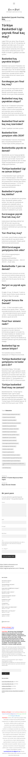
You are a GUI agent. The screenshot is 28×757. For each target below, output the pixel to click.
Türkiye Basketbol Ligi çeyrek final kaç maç (12, 458)
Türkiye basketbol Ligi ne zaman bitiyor (11, 460)
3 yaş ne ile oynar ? (6, 614)
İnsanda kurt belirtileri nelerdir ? (9, 595)
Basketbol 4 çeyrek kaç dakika (9, 420)
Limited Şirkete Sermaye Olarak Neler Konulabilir (12, 691)
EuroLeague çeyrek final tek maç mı (10, 443)
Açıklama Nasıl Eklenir (6, 686)
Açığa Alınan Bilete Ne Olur (8, 681)
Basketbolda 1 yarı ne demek (9, 437)
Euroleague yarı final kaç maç (9, 446)
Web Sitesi (4, 533)
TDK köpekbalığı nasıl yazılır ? (8, 584)
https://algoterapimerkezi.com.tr (9, 568)
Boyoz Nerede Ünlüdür (9, 485)
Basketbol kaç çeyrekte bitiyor (9, 426)
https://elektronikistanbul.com (9, 564)
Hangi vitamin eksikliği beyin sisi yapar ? (10, 588)
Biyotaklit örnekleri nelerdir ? (8, 592)
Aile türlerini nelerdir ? (6, 580)
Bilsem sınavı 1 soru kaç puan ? (8, 610)
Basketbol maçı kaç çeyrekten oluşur (11, 434)
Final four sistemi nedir (8, 449)
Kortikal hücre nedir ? (6, 599)
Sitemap (21, 568)
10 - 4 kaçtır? (5, 548)
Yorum (3, 502)
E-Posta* (4, 526)
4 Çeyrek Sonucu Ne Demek (9, 417)
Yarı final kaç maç (6, 467)
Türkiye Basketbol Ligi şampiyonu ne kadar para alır (13, 464)
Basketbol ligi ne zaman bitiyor (9, 431)
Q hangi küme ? (5, 603)
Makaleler (9, 410)
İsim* (3, 519)
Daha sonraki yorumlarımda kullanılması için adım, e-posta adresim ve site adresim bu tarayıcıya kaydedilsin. (13, 543)
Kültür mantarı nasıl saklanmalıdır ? (9, 607)
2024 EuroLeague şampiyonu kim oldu (11, 414)
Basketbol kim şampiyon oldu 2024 (10, 429)
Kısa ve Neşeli (14, 9)
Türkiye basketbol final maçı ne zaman (11, 455)
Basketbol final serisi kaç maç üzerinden (11, 423)
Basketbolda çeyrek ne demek (9, 440)
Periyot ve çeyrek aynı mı (8, 452)
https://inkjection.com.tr (7, 566)
